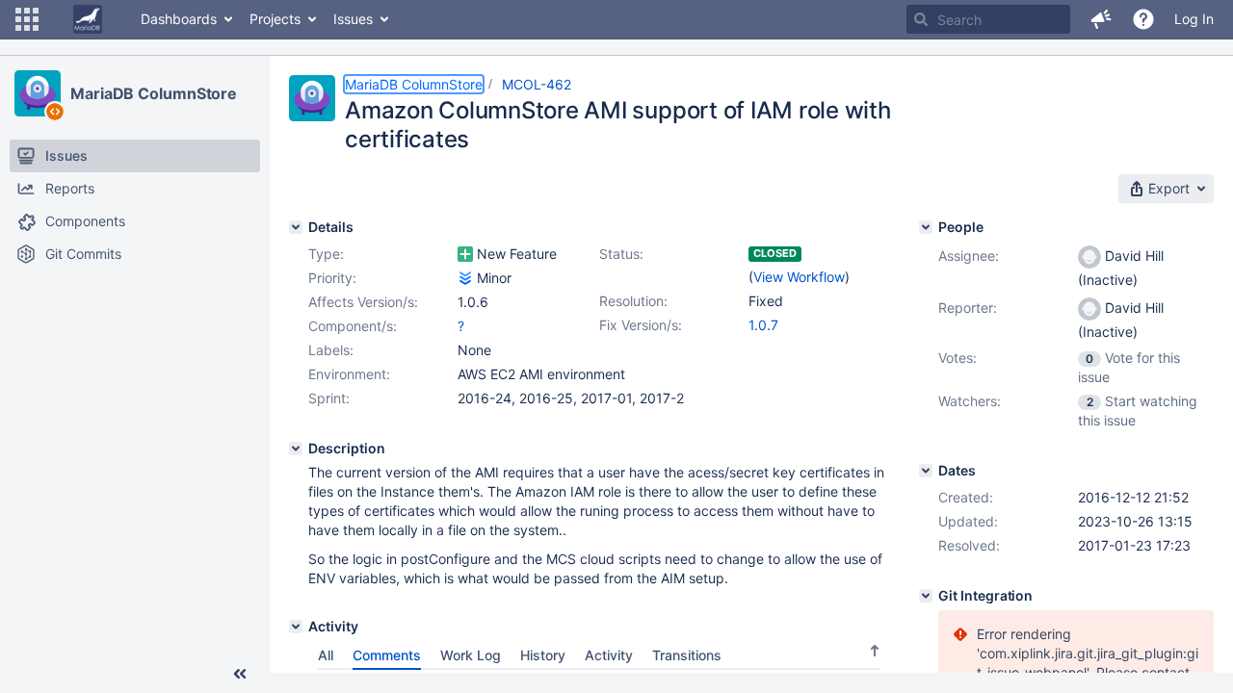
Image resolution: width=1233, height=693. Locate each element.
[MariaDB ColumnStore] (37, 93)
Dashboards (179, 19)
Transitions (686, 655)
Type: (326, 253)
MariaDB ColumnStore (153, 93)
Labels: (331, 350)
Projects (275, 19)
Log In (1194, 19)
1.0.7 (763, 325)
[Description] (295, 448)
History (542, 655)
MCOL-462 (536, 84)
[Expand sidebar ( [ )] (240, 673)
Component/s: (352, 326)
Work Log (470, 655)
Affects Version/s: (363, 302)
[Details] (295, 227)
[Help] (1143, 19)
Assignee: (968, 255)
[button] (27, 19)
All (325, 655)
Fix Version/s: (640, 325)
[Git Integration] (925, 596)
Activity (609, 655)
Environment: (349, 374)
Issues (353, 19)
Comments (387, 655)
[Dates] (925, 470)
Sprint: (329, 398)
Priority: (332, 278)
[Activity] (295, 626)
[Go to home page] (88, 19)
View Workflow (799, 277)
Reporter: (967, 307)
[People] (925, 227)
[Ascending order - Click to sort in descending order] (874, 650)
